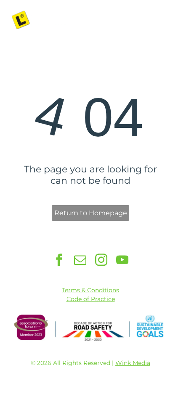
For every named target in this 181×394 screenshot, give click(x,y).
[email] (80, 260)
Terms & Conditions (90, 290)
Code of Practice (91, 299)
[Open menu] (164, 19)
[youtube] (122, 260)
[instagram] (101, 260)
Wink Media (132, 363)
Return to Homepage (90, 213)
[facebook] (59, 260)
